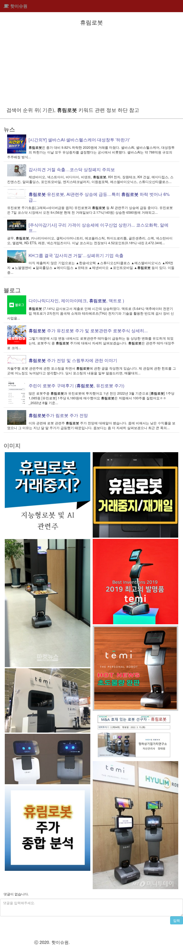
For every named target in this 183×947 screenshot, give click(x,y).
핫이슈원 (18, 6)
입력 (176, 920)
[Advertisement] (91, 65)
